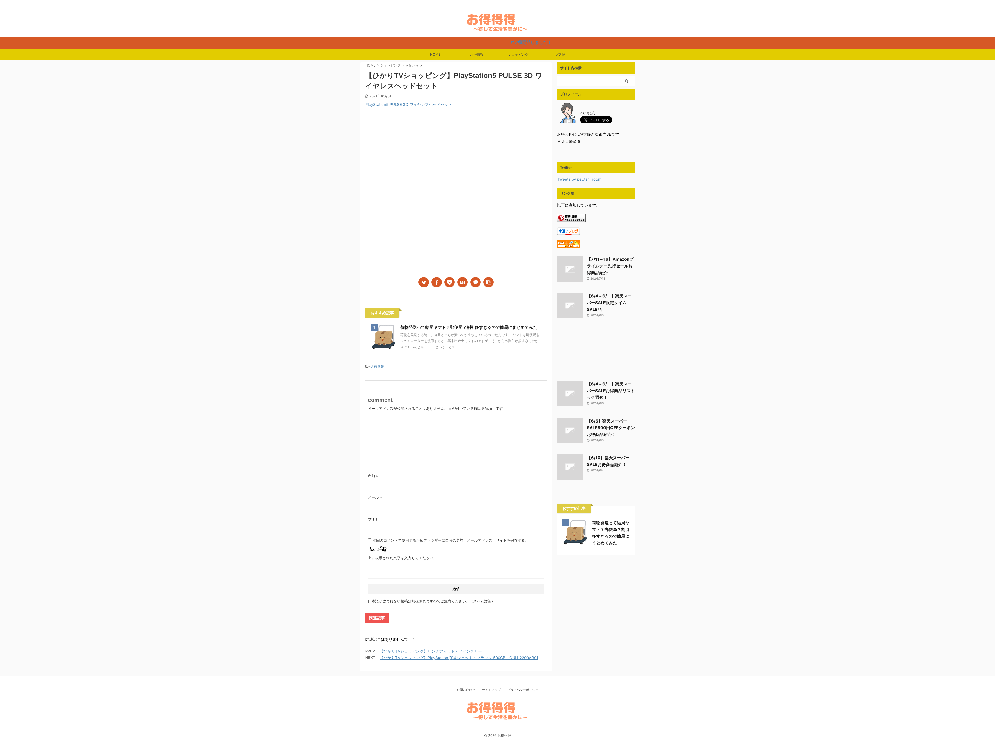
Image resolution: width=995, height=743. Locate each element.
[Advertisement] (408, 154)
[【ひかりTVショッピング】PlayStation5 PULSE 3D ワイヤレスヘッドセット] (462, 282)
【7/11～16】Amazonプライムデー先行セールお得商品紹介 (610, 266)
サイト (373, 518)
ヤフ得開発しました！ (492, 42)
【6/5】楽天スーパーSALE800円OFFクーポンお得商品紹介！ (611, 427)
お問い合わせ (466, 690)
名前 (373, 476)
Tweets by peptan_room (579, 179)
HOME (435, 54)
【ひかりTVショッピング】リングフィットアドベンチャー (431, 651)
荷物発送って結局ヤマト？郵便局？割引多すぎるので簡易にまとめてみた (468, 327)
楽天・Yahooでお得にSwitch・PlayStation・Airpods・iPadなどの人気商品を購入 (497, 729)
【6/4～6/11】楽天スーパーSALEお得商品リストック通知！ (611, 390)
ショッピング (518, 54)
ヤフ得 (560, 54)
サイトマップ (491, 690)
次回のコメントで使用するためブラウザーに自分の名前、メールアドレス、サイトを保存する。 (451, 540)
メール (375, 497)
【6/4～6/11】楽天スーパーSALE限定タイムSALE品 (609, 302)
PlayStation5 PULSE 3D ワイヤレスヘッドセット (408, 104)
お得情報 (477, 54)
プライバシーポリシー (522, 690)
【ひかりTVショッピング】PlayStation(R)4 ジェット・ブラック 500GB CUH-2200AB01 (459, 657)
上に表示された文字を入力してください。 (402, 558)
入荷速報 (377, 366)
